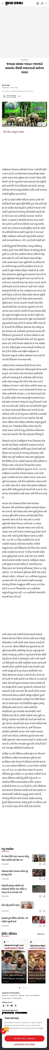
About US (5, 995)
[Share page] (42, 3)
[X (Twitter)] (15, 1005)
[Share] (19, 96)
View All (40, 934)
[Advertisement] (24, 32)
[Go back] (3, 3)
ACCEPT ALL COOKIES (24, 1038)
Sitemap (21, 995)
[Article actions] (46, 3)
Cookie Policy (6, 998)
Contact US (13, 995)
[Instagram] (7, 1005)
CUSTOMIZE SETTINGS (24, 1044)
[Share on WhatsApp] (38, 3)
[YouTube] (11, 1005)
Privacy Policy (17, 998)
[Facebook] (3, 1005)
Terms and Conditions (32, 995)
